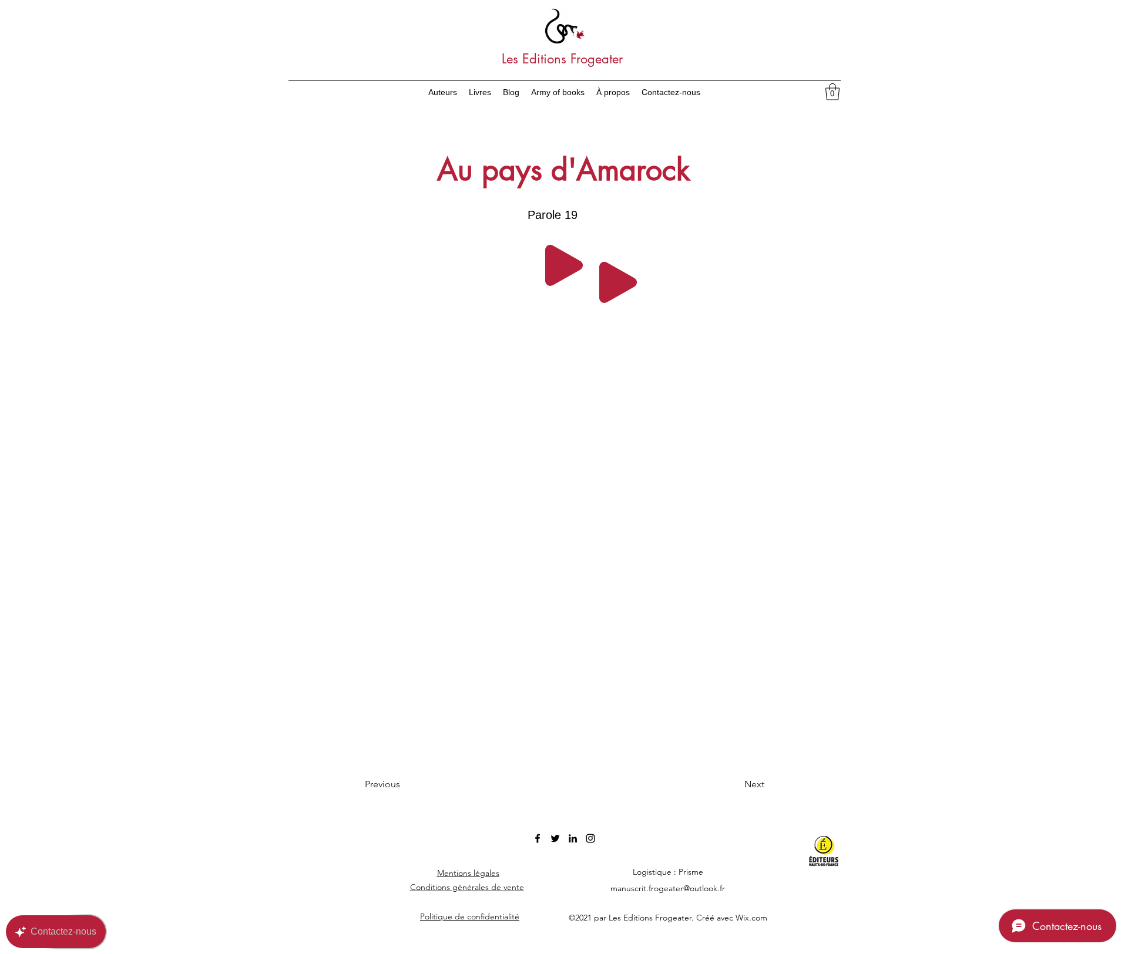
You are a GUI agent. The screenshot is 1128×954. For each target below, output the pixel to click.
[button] (832, 91)
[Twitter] (555, 838)
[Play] (564, 265)
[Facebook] (537, 838)
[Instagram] (590, 838)
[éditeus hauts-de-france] (830, 851)
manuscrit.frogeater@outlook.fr (667, 888)
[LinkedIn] (573, 838)
